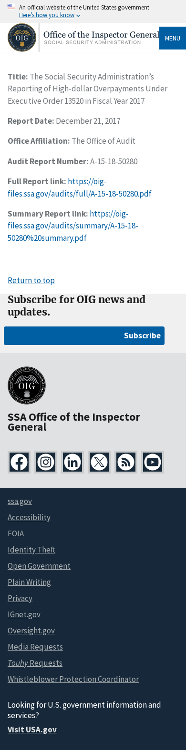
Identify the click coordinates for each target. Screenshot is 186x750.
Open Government (39, 566)
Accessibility (29, 517)
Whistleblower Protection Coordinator (73, 679)
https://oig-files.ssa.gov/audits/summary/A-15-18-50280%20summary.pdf (73, 225)
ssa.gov (20, 501)
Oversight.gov (31, 630)
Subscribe (142, 335)
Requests (35, 663)
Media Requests (35, 646)
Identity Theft (31, 549)
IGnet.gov (24, 614)
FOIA (16, 533)
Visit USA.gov (32, 729)
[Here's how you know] (93, 11)
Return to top (31, 280)
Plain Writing (29, 582)
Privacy (20, 598)
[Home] (83, 49)
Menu (172, 38)
